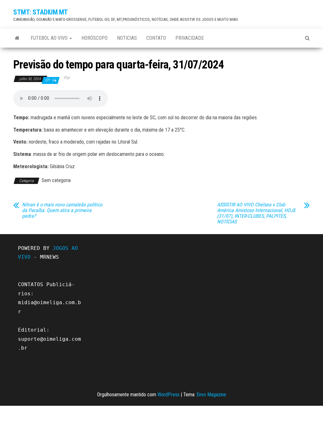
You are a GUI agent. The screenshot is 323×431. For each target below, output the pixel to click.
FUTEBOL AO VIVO (50, 38)
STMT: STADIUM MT (40, 12)
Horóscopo (94, 38)
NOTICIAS (127, 38)
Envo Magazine (211, 395)
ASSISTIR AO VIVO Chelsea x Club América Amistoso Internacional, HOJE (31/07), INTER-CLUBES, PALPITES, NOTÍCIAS (256, 213)
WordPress (168, 395)
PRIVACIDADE (189, 38)
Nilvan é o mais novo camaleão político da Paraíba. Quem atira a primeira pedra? (62, 210)
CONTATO (156, 38)
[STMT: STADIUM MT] (17, 38)
